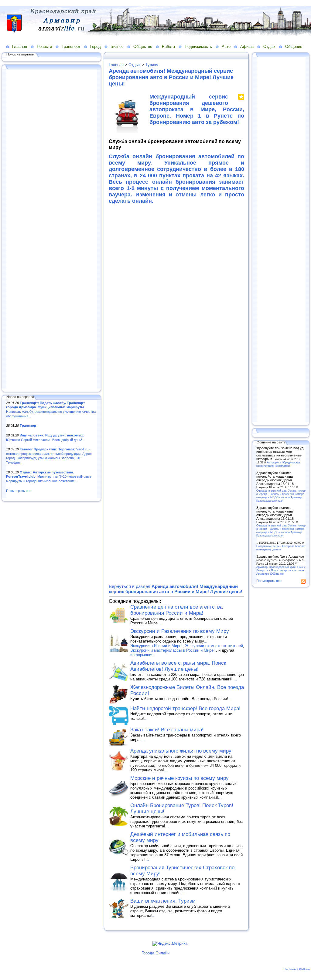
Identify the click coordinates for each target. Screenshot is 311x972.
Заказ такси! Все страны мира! (166, 730)
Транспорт (71, 46)
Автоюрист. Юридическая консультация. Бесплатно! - (278, 464)
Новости (44, 46)
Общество (142, 46)
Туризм (152, 64)
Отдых (269, 46)
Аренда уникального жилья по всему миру (180, 751)
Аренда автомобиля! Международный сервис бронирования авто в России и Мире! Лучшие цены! (171, 77)
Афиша (247, 46)
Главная (19, 46)
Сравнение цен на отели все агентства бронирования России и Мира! (176, 610)
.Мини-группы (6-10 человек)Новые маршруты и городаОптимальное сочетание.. (48, 476)
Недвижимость (198, 46)
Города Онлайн (155, 953)
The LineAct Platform (296, 969)
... (160, 623)
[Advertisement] (51, 229)
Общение (293, 46)
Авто (226, 46)
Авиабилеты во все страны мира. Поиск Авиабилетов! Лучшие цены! (178, 666)
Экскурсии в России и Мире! (156, 645)
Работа (168, 46)
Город (95, 46)
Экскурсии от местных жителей (214, 645)
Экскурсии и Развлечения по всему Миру (179, 631)
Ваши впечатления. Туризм (163, 901)
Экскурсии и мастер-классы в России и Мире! (173, 650)
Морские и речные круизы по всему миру (179, 778)
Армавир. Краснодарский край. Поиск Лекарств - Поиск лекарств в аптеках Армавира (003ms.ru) (280, 570)
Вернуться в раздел (175, 589)
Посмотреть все (18, 491)
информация (141, 655)
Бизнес (117, 46)
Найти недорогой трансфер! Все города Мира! (185, 708)
